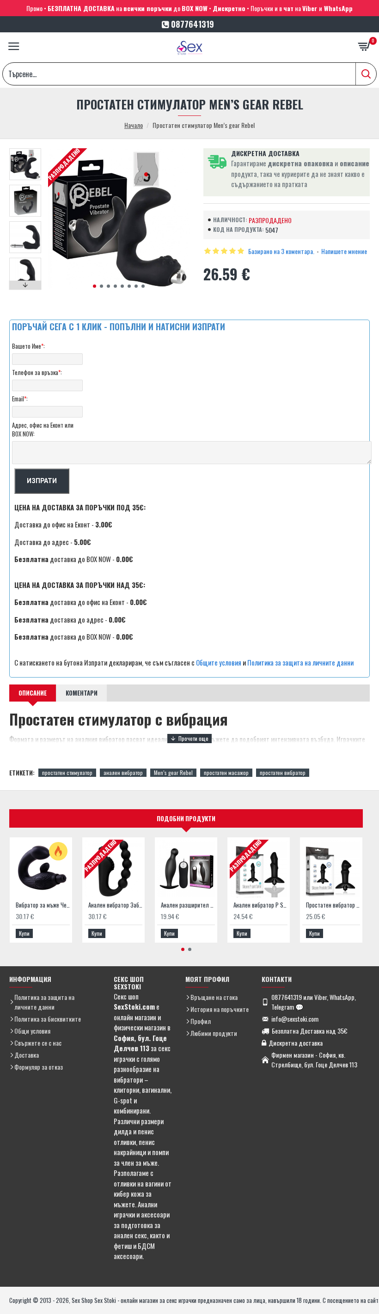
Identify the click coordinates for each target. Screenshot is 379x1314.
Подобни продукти (186, 818)
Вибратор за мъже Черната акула (43, 905)
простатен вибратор (283, 772)
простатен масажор (226, 772)
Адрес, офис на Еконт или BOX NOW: (42, 429)
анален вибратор (123, 772)
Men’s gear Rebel (173, 772)
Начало (133, 125)
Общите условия (218, 662)
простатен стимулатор (67, 772)
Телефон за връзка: (37, 372)
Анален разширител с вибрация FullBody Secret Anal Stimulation (188, 905)
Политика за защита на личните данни (300, 662)
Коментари (82, 692)
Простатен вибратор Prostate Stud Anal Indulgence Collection (333, 905)
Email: (20, 398)
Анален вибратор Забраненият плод (115, 905)
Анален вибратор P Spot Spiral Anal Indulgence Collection (260, 905)
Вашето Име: (28, 346)
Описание (32, 692)
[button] (94, 286)
